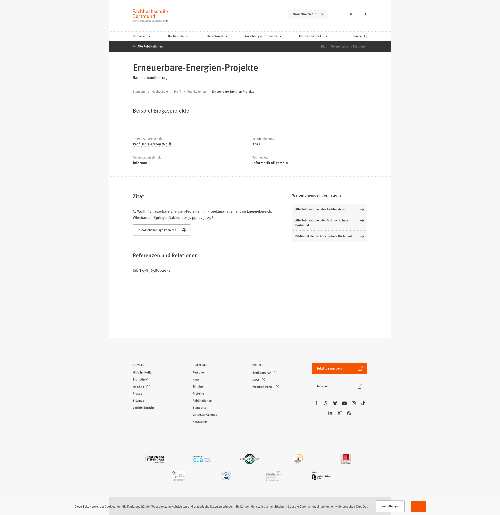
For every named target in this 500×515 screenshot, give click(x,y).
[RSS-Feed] (349, 412)
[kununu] (339, 412)
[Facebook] (316, 403)
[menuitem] (141, 36)
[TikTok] (363, 403)
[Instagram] (353, 403)
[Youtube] (344, 403)
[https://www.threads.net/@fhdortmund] (325, 403)
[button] (329, 195)
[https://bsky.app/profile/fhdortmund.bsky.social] (335, 403)
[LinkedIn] (330, 412)
